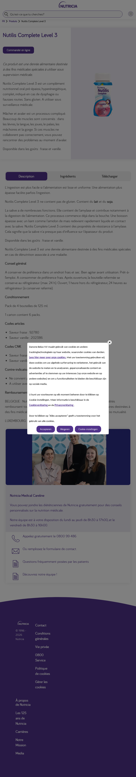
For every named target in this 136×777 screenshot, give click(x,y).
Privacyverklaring (64, 405)
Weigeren (65, 429)
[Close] (109, 342)
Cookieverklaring (38, 405)
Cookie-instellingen (88, 429)
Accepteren (45, 429)
